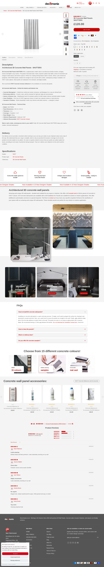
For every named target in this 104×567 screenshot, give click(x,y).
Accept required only (15, 557)
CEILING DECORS (41, 7)
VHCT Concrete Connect (23, 119)
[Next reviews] (98, 97)
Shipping (76, 69)
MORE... (61, 7)
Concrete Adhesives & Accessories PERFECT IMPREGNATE (71, 409)
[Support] (81, 3)
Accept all (15, 553)
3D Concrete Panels (18, 157)
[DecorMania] (52, 3)
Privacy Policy (50, 553)
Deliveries (49, 545)
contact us (52, 198)
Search (48, 531)
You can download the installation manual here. (65, 322)
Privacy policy (4, 564)
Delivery (20, 57)
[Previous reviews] (75, 97)
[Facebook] (75, 110)
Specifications (29, 57)
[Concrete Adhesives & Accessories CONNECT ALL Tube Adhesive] (32, 394)
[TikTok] (75, 543)
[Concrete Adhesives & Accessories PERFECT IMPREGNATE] (72, 394)
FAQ (48, 540)
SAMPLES (69, 7)
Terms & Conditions (12, 564)
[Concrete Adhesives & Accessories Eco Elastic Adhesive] (13, 394)
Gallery (4, 57)
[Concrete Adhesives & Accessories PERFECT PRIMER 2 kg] (52, 394)
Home (5, 10)
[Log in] (96, 3)
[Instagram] (70, 543)
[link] (13, 529)
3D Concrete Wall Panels (14, 10)
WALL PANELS (30, 7)
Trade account (50, 537)
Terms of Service (51, 550)
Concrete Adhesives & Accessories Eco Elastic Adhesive (13, 407)
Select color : (79, 44)
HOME (21, 7)
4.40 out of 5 (39, 434)
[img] (14, 446)
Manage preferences (15, 560)
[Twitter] (78, 110)
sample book (73, 193)
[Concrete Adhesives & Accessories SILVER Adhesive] (91, 394)
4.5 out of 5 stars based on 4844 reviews (56, 423)
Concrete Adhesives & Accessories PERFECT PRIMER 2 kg (52, 409)
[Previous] (2, 34)
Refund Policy (50, 548)
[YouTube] (78, 543)
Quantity (76, 60)
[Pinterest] (82, 110)
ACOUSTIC (53, 7)
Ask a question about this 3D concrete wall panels (87, 102)
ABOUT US (77, 7)
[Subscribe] (97, 537)
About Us (49, 542)
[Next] (60, 34)
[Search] (93, 3)
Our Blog (49, 534)
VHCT (14, 154)
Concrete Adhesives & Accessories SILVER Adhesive (91, 409)
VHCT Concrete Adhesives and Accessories (86, 381)
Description (12, 57)
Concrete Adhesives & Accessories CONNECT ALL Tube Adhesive (32, 409)
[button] (77, 16)
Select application (78, 53)
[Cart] (99, 3)
